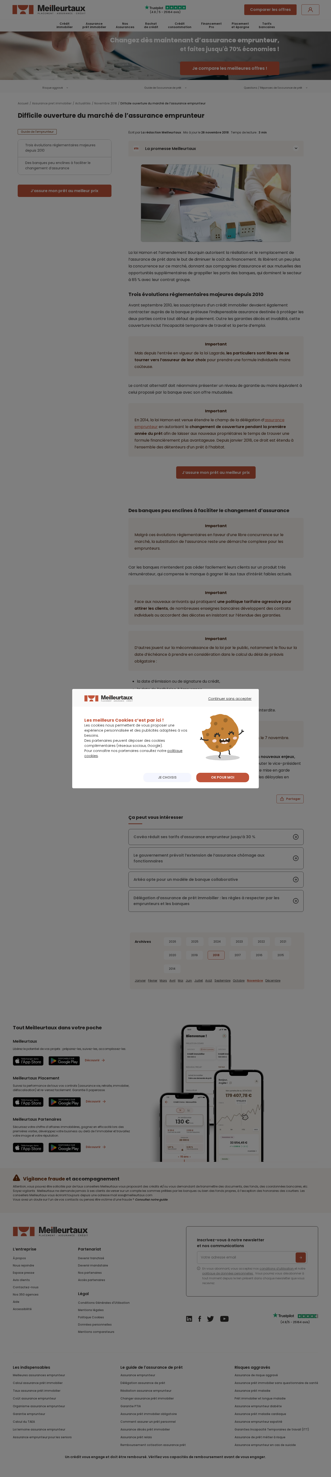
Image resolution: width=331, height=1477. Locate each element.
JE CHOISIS (167, 777)
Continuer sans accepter (227, 703)
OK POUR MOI (222, 777)
